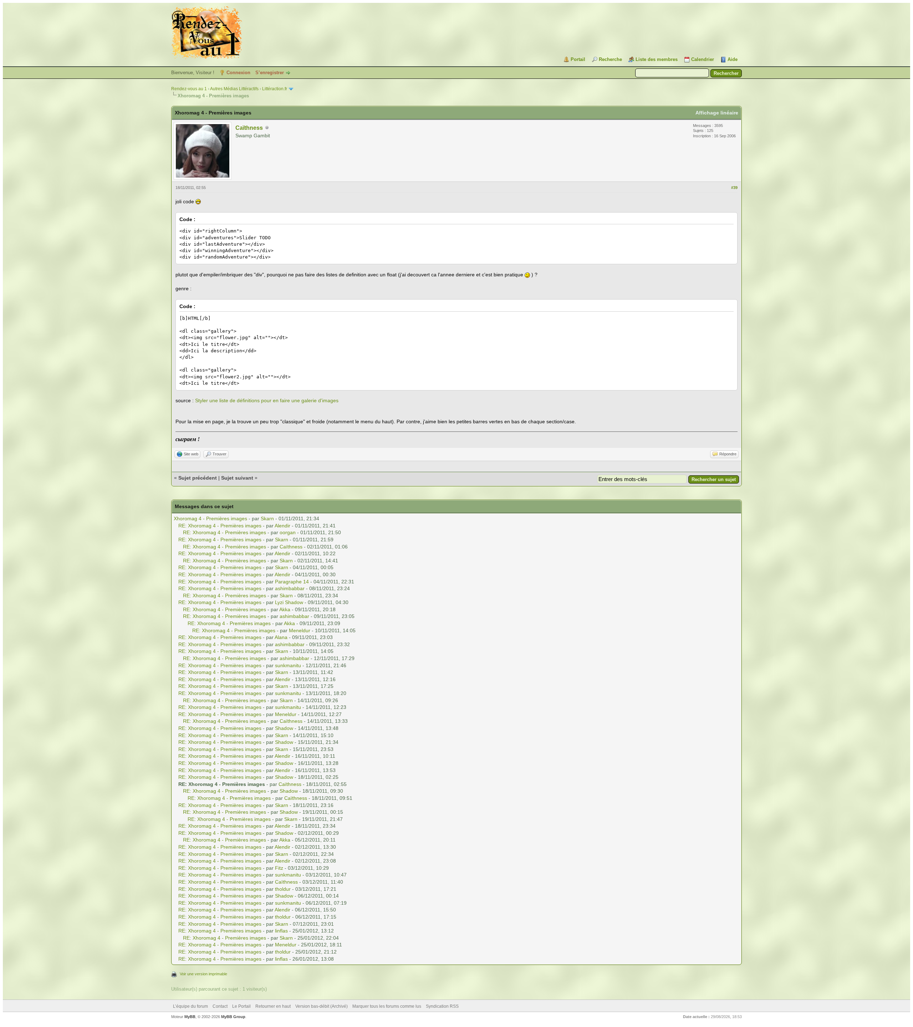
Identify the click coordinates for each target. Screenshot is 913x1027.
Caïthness (249, 128)
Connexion (238, 72)
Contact (220, 1006)
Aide (733, 59)
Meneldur (299, 630)
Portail (578, 59)
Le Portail (241, 1006)
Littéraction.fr (274, 88)
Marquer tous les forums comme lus (386, 1006)
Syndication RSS (442, 1006)
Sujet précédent (197, 478)
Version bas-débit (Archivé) (321, 1006)
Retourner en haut (273, 1006)
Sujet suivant (237, 478)
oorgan (288, 532)
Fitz (279, 868)
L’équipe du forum (190, 1006)
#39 (734, 187)
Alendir (282, 525)
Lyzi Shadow (289, 602)
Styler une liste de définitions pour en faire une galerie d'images (266, 400)
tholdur (283, 889)
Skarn (267, 518)
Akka (284, 609)
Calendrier (702, 59)
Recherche (610, 59)
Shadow (284, 728)
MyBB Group (233, 1017)
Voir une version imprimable (203, 974)
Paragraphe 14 (292, 581)
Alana (281, 637)
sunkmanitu (288, 665)
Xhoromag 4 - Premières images (210, 518)
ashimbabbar (290, 588)
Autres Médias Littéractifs (234, 88)
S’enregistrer (269, 72)
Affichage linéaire (716, 113)
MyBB (189, 1017)
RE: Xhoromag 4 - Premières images (219, 525)
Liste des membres (657, 59)
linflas (281, 931)
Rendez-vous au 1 (189, 88)
